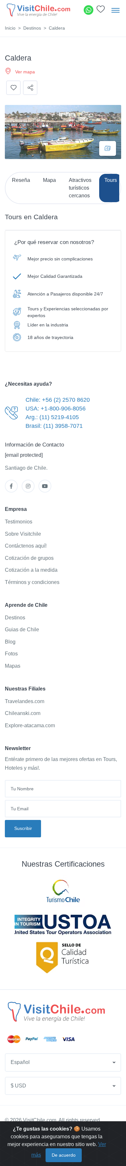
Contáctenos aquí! (26, 546)
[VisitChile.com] (55, 1011)
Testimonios (18, 521)
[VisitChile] (38, 9)
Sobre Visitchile (23, 534)
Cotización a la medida (31, 570)
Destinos (32, 28)
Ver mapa (25, 71)
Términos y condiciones (32, 582)
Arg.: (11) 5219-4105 (52, 417)
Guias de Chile (22, 629)
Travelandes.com (24, 701)
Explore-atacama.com (30, 725)
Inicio (10, 28)
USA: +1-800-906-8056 (56, 408)
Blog (10, 641)
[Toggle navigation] (115, 10)
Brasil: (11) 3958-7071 (54, 426)
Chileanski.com (22, 713)
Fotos (11, 653)
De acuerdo (64, 1155)
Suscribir (23, 828)
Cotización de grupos (29, 558)
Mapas (12, 666)
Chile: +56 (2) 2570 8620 (58, 400)
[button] (101, 10)
